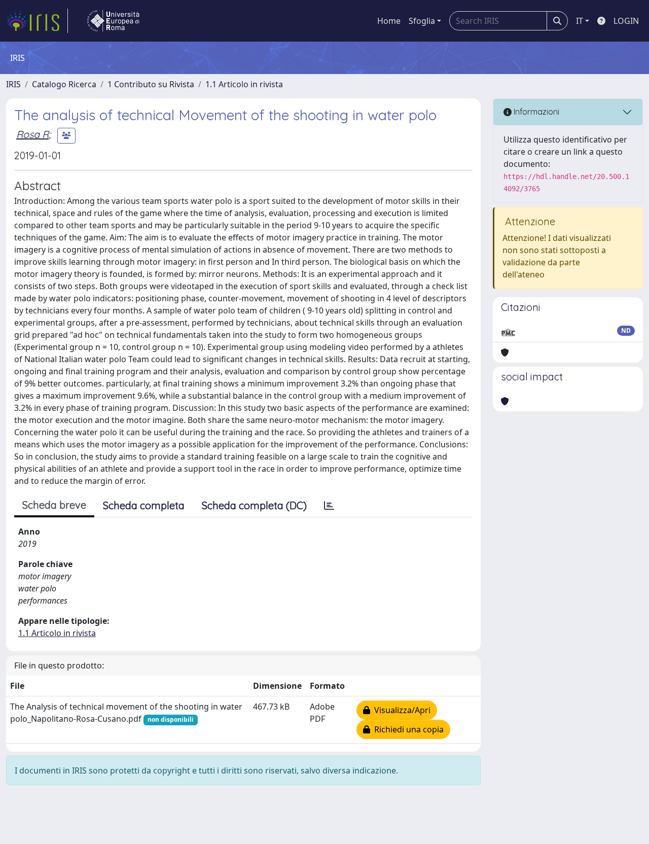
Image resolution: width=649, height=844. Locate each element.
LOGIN (626, 20)
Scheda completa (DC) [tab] (254, 505)
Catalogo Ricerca (64, 84)
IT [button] (579, 20)
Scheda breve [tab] (54, 505)
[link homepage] (37, 21)
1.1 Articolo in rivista (244, 84)
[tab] (329, 505)
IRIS (13, 84)
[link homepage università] (113, 21)
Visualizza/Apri (400, 710)
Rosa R (32, 134)
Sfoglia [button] (422, 20)
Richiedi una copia (407, 729)
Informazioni (535, 112)
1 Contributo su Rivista (150, 84)
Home (389, 20)
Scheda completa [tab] (144, 505)
